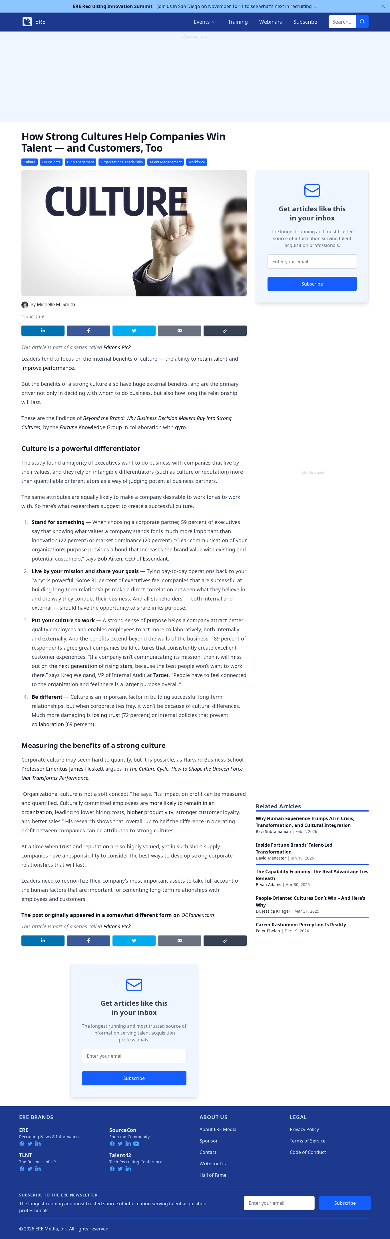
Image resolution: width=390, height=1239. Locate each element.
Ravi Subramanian (273, 831)
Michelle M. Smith (56, 304)
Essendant (155, 558)
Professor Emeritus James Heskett (62, 768)
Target (161, 675)
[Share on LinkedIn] (43, 331)
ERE (23, 1129)
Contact (208, 1152)
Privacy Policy (304, 1129)
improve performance (47, 367)
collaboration (48, 724)
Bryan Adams (268, 884)
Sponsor (209, 1141)
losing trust (106, 715)
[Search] (362, 21)
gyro (180, 427)
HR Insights (51, 162)
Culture (29, 162)
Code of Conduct (308, 1152)
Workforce (196, 162)
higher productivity (150, 812)
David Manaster (271, 858)
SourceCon (122, 1129)
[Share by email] (179, 331)
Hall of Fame (213, 1175)
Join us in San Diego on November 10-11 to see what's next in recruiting (195, 6)
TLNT (25, 1155)
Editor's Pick (117, 347)
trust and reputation (84, 846)
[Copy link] (225, 331)
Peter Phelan (268, 930)
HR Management (80, 162)
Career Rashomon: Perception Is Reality (301, 924)
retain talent (213, 358)
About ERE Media (218, 1129)
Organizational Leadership (122, 162)
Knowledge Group (91, 427)
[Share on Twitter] (134, 331)
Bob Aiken (109, 558)
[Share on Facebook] (88, 331)
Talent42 (120, 1155)
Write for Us (213, 1163)
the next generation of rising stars (90, 665)
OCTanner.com (197, 914)
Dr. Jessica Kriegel (273, 911)
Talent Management (166, 162)
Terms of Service (307, 1141)
